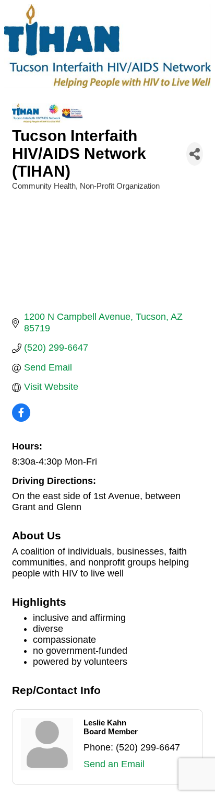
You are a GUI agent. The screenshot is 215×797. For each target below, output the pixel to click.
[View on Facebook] (21, 418)
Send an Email (114, 764)
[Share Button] (194, 154)
